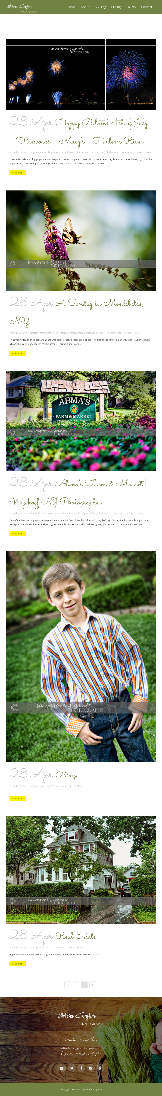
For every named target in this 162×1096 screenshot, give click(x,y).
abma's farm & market (41, 513)
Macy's (103, 152)
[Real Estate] (81, 870)
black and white (69, 513)
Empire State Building (41, 152)
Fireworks (58, 152)
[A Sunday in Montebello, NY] (81, 240)
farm (80, 513)
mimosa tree (75, 332)
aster (57, 513)
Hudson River (81, 152)
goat (86, 513)
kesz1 (113, 152)
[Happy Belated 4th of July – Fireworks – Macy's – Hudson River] (81, 74)
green (55, 332)
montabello (89, 332)
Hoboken (69, 152)
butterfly (34, 332)
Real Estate (76, 937)
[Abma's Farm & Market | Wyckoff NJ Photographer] (81, 421)
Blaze (67, 775)
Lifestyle (94, 152)
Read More (18, 173)
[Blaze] (81, 656)
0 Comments (125, 152)
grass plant (45, 332)
